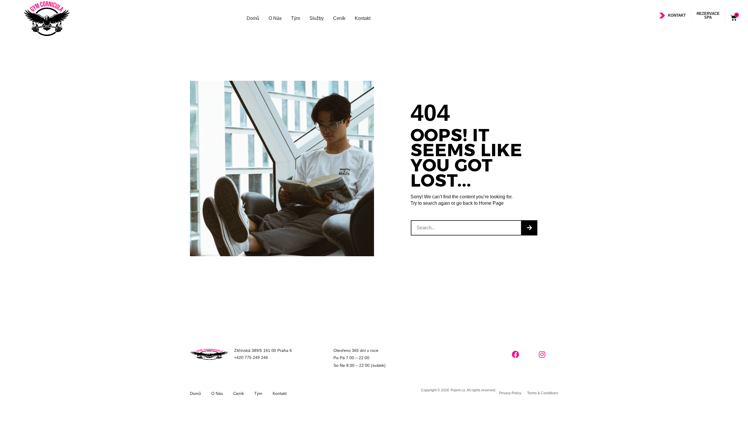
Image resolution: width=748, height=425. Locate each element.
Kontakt (362, 18)
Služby (316, 18)
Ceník (339, 18)
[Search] (529, 227)
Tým (295, 18)
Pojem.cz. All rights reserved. (473, 390)
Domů (253, 18)
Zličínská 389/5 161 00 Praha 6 (263, 350)
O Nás (275, 18)
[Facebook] (515, 354)
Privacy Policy (510, 393)
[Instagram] (542, 354)
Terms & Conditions (542, 393)
